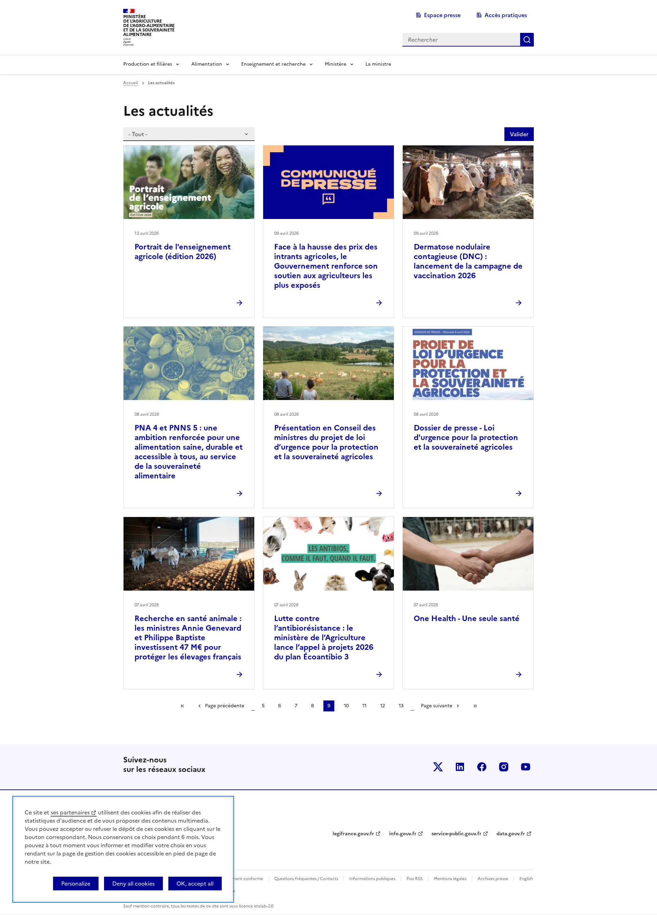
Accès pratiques (506, 15)
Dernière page (474, 705)
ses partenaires (70, 812)
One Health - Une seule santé (466, 618)
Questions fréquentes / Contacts (306, 879)
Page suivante (436, 705)
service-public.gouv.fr (456, 833)
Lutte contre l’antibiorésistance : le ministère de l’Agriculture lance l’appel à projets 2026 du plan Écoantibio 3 (323, 637)
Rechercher (527, 40)
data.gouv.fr (511, 833)
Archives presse (493, 879)
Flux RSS (415, 879)
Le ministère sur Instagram (503, 767)
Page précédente (224, 705)
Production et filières (147, 64)
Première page (182, 705)
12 (382, 705)
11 (364, 705)
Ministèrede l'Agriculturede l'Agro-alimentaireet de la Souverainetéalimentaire (149, 25)
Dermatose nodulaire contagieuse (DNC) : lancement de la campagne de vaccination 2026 (468, 261)
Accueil (130, 83)
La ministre (378, 64)
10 (346, 705)
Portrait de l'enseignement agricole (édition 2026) (182, 251)
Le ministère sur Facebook (482, 767)
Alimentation (206, 64)
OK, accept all (195, 883)
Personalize (75, 883)
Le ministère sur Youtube (525, 767)
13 (401, 705)
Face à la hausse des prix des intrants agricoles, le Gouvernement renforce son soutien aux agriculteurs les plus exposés (326, 266)
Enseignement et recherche (273, 64)
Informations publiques (372, 879)
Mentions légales (450, 879)
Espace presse (442, 15)
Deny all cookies (133, 883)
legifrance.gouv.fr (353, 833)
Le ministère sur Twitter (438, 767)
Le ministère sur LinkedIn (460, 767)
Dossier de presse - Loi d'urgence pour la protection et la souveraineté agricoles (466, 437)
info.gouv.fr (402, 833)
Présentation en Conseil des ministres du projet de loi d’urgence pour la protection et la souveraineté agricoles (326, 442)
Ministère (335, 64)
